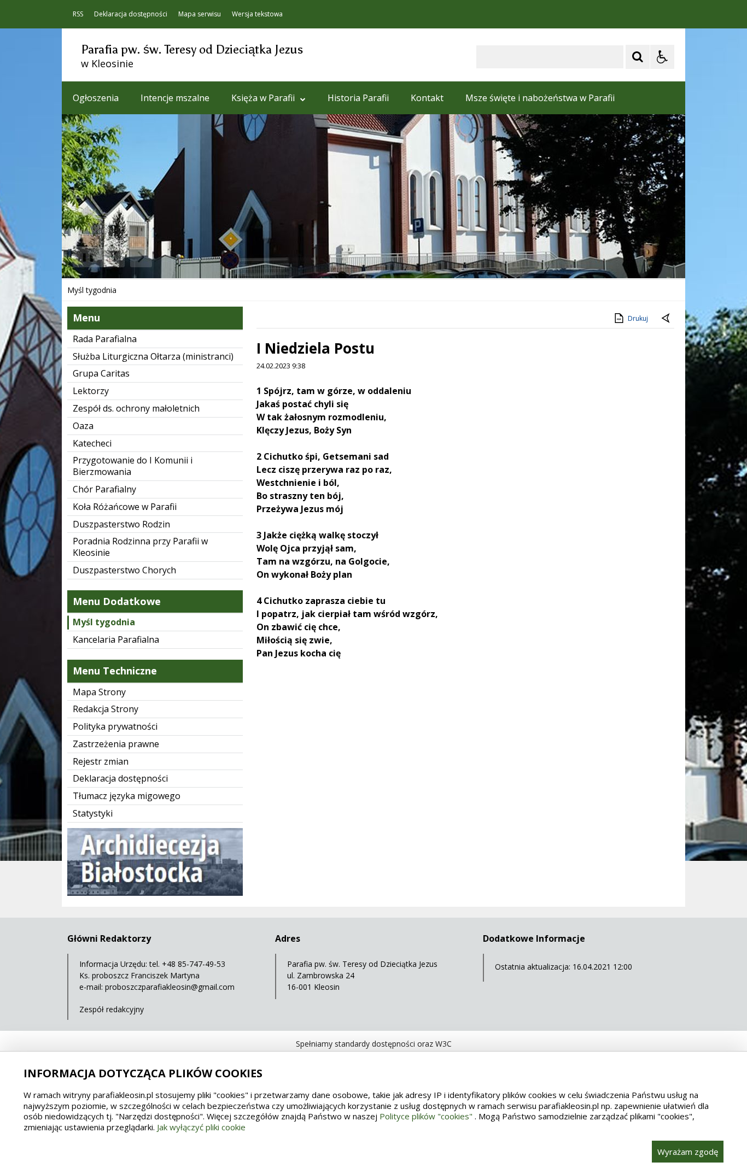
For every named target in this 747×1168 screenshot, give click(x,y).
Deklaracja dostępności (130, 14)
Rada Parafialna (105, 339)
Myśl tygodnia (104, 622)
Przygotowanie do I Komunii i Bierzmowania (132, 466)
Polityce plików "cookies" (426, 1116)
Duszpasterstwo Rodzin (121, 524)
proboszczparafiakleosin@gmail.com (170, 987)
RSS (78, 14)
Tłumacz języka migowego (126, 796)
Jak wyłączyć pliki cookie (201, 1127)
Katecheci (92, 443)
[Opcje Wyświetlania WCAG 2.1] (662, 57)
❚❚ (84, 256)
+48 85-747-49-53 (193, 964)
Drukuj (638, 318)
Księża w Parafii (263, 98)
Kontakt (427, 98)
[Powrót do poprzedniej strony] (666, 318)
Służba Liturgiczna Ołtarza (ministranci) (153, 356)
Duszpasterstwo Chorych (124, 570)
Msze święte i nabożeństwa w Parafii (540, 98)
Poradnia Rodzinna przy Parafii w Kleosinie (140, 547)
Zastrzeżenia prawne (116, 744)
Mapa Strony (99, 692)
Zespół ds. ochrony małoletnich (136, 408)
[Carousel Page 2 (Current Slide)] (178, 257)
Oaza (83, 426)
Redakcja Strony (105, 709)
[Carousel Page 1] (168, 257)
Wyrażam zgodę (687, 1151)
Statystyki (93, 813)
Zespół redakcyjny (111, 1009)
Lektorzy (91, 391)
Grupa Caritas (101, 373)
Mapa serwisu (199, 14)
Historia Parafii (358, 98)
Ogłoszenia (96, 98)
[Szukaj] (638, 57)
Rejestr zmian (101, 761)
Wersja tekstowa (257, 14)
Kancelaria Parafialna (116, 639)
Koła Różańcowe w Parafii (125, 507)
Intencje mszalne (175, 98)
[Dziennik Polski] (155, 893)
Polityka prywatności (115, 726)
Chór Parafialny (104, 489)
